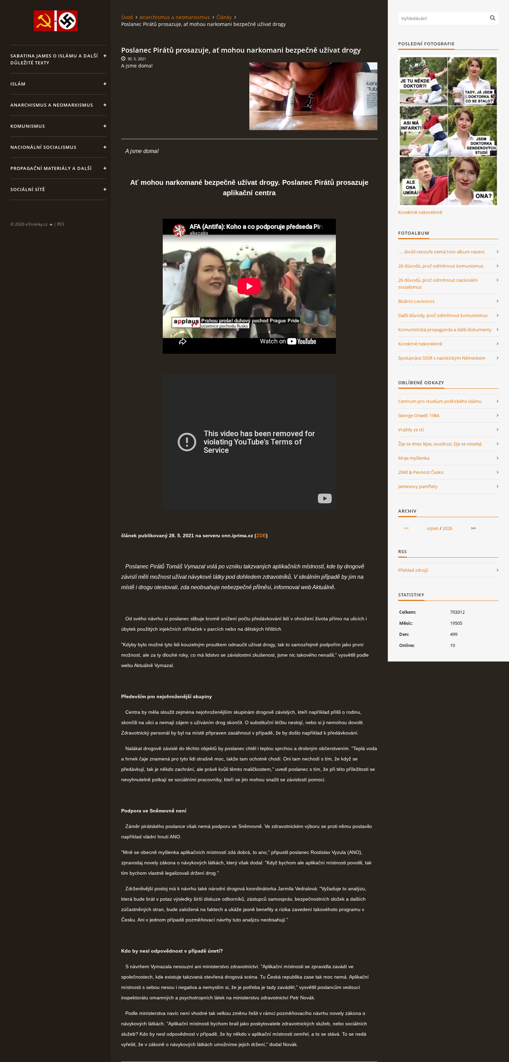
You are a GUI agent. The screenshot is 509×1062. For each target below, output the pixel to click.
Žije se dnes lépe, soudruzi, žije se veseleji (440, 444)
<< (406, 528)
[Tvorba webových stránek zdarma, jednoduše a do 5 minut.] (51, 224)
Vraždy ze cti (411, 429)
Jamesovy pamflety (418, 486)
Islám (18, 84)
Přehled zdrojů (413, 570)
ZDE (261, 535)
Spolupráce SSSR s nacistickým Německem (441, 358)
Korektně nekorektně (420, 212)
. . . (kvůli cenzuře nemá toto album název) (441, 252)
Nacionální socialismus (43, 147)
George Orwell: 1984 (418, 415)
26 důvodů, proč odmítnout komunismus (440, 266)
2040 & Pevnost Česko (421, 472)
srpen (433, 528)
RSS (60, 224)
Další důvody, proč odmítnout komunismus (443, 315)
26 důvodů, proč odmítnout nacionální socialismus (437, 283)
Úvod (127, 17)
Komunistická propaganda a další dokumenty (445, 329)
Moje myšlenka (413, 458)
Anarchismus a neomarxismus (51, 105)
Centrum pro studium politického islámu (440, 401)
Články (224, 17)
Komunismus (27, 126)
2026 (447, 528)
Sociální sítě (27, 189)
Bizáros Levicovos (416, 301)
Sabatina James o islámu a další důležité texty (54, 59)
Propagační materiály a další (51, 168)
